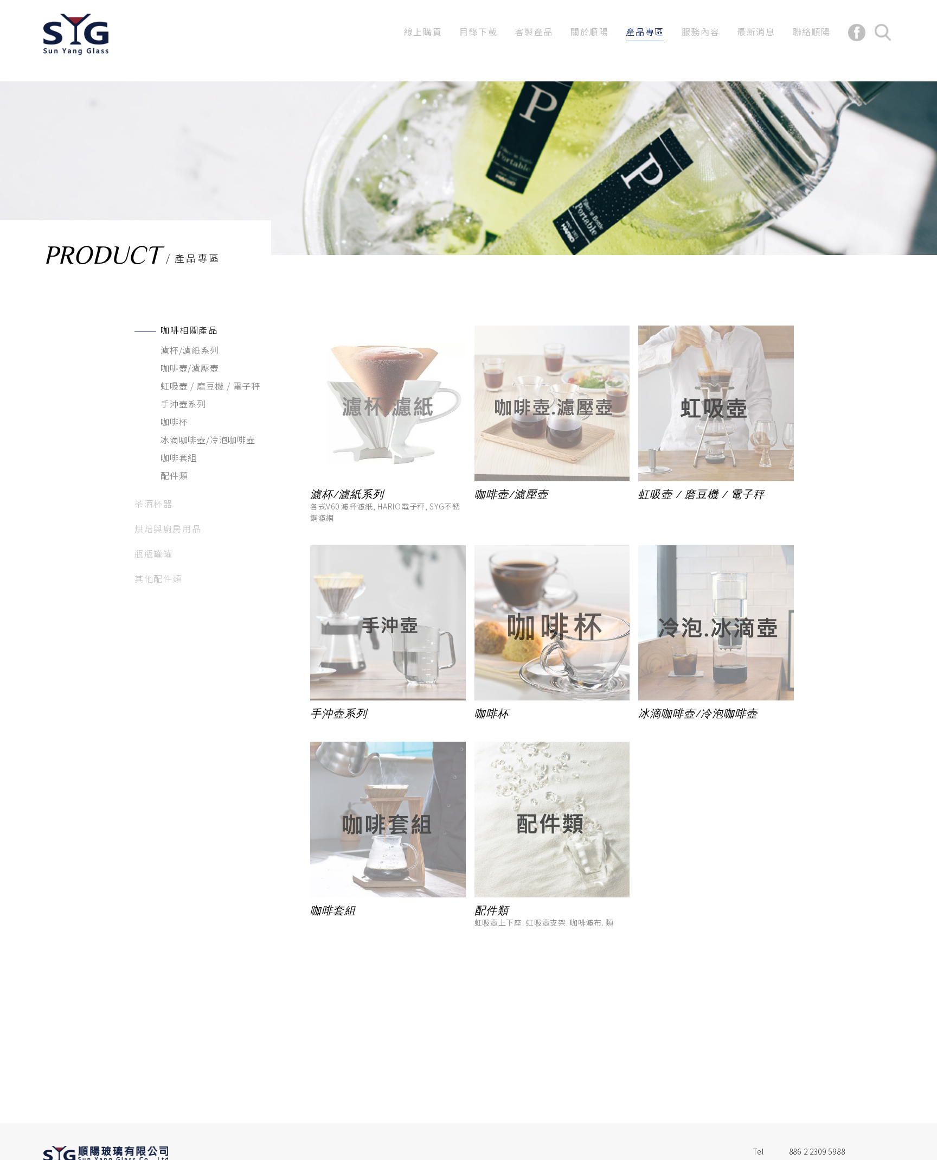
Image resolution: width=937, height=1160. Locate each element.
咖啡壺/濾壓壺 (190, 367)
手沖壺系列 (183, 403)
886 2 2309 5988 (817, 1151)
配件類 (174, 475)
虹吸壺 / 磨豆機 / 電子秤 (210, 385)
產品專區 (645, 31)
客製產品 (534, 31)
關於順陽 (589, 31)
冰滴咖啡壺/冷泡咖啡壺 (208, 439)
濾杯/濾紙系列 (190, 349)
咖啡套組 (179, 457)
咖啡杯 (174, 421)
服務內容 (701, 31)
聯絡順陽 (812, 31)
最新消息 (756, 31)
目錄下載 (478, 31)
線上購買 (423, 31)
